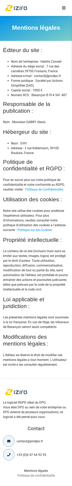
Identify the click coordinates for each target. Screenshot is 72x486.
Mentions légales (36, 471)
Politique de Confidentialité (44, 189)
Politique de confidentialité (36, 475)
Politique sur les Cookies (34, 230)
